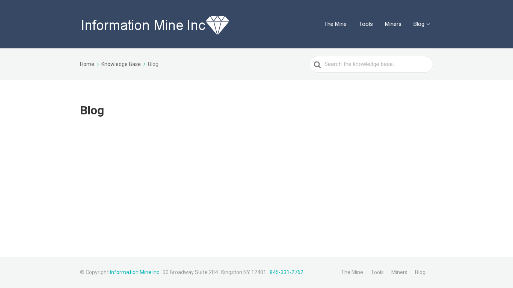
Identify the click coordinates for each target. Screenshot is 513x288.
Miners (393, 24)
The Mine (335, 24)
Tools (366, 24)
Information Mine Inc (134, 272)
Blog (418, 24)
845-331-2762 (286, 272)
